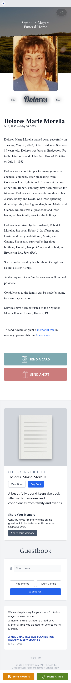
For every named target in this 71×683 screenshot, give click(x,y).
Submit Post (35, 591)
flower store (43, 335)
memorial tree (45, 330)
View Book (17, 484)
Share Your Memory (22, 533)
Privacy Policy (25, 667)
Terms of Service (45, 667)
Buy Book (36, 484)
